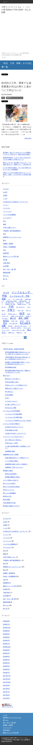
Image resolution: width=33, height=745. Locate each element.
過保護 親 (19, 332)
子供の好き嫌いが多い (12, 382)
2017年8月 (6, 688)
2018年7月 (6, 653)
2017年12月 (6, 676)
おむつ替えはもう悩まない (13, 440)
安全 (4, 234)
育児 (5, 323)
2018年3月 (6, 666)
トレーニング (7, 211)
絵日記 (6, 321)
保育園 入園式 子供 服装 (11, 301)
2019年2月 (6, 640)
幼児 (22, 313)
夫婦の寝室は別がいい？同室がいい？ (17, 458)
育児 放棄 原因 (13, 323)
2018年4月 (6, 663)
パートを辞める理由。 (12, 461)
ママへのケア (7, 218)
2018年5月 (6, 659)
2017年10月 (6, 682)
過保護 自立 (11, 332)
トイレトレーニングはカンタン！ (13, 436)
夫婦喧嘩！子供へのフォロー (14, 467)
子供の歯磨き (9, 395)
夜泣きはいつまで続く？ (12, 379)
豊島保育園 (6, 272)
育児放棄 (10, 326)
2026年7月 (6, 624)
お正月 (5, 192)
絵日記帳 (22, 321)
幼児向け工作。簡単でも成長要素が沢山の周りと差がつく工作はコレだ (16, 87)
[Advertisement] (16, 33)
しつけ (5, 198)
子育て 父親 (20, 310)
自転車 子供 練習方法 (16, 327)
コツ (9, 299)
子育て (11, 310)
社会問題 (6, 266)
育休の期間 (6, 499)
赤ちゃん (6, 276)
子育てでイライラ (8, 490)
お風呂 (5, 195)
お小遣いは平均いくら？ (12, 404)
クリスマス (6, 208)
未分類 (5, 259)
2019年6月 (6, 634)
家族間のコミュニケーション (15, 98)
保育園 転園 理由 (23, 301)
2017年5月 (6, 698)
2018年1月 (6, 672)
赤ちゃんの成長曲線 (9, 493)
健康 (4, 224)
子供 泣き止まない (20, 307)
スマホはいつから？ (11, 401)
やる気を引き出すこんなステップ (15, 433)
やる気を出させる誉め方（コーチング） (15, 202)
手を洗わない (9, 391)
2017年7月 (6, 692)
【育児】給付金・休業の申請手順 (13, 349)
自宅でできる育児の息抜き (11, 486)
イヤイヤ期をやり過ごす (10, 480)
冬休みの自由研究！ (11, 474)
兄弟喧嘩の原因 (10, 451)
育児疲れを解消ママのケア (11, 506)
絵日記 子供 (14, 321)
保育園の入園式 (8, 470)
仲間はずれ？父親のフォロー (14, 388)
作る (3, 98)
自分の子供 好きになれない (21, 326)
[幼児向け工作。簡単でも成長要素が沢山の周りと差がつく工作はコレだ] (16, 120)
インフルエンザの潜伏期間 (13, 414)
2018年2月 (6, 669)
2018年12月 (6, 647)
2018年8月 (6, 650)
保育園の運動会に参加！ (12, 477)
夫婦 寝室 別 (20, 302)
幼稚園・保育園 (8, 243)
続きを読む (28, 138)
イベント (6, 205)
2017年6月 (6, 695)
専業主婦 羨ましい (12, 314)
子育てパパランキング (7, 706)
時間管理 (6, 253)
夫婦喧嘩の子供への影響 (10, 454)
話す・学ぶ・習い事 (9, 269)
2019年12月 (6, 627)
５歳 (25, 332)
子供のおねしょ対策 (11, 443)
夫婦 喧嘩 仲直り (9, 302)
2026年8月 (6, 621)
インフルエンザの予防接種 (11, 411)
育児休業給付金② (10, 367)
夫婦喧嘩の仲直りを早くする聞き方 (16, 464)
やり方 (6, 293)
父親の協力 (6, 263)
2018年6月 (6, 656)
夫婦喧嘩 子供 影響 (10, 304)
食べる (5, 279)
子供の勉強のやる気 (11, 430)
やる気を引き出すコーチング (14, 427)
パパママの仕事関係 (9, 214)
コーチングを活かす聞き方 (11, 424)
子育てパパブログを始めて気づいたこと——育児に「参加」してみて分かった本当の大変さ (17, 174)
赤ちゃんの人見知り (9, 483)
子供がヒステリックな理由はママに (16, 385)
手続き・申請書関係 (9, 247)
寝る (4, 240)
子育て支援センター (9, 227)
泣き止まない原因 (10, 407)
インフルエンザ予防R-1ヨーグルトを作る (18, 420)
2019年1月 (6, 643)
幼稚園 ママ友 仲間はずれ (17, 316)
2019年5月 (6, 637)
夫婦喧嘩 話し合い (22, 304)
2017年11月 (6, 679)
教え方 (13, 318)
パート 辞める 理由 (17, 299)
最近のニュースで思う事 (11, 256)
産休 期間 (23, 318)
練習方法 (28, 321)
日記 (4, 250)
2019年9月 (6, 631)
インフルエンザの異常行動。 (14, 417)
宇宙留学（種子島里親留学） (12, 231)
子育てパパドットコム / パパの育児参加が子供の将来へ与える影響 (16, 9)
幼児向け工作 (7, 496)
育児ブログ (6, 375)
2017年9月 (6, 685)
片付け (7, 398)
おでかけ (6, 189)
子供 (11, 306)
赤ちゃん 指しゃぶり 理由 (18, 330)
